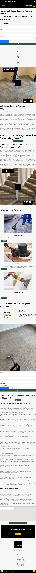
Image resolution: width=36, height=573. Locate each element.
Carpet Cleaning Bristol (21, 560)
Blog (23, 559)
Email (1, 29)
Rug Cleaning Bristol (20, 565)
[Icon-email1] (32, 1)
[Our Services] (18, 52)
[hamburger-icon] (34, 6)
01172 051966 (5, 1)
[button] (22, 557)
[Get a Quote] (18, 57)
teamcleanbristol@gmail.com (14, 1)
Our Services (18, 54)
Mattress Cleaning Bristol (21, 564)
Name (1, 25)
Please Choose (2, 36)
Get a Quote (18, 59)
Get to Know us (18, 49)
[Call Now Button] (33, 571)
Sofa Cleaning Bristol (20, 561)
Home (2, 11)
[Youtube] (34, 1)
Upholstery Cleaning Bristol (21, 563)
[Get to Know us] (18, 47)
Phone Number (2, 379)
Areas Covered (19, 559)
